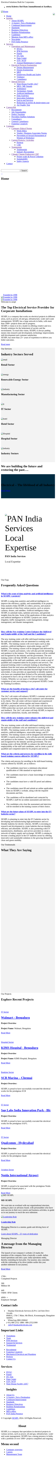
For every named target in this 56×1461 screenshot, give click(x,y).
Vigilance (20, 77)
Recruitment (16, 110)
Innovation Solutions (25, 98)
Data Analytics (23, 96)
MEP (19, 72)
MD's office (11, 1411)
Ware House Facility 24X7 (17, 1384)
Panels (19, 53)
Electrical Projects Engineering (24, 65)
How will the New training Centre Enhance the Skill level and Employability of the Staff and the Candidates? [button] (26, 633)
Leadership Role (8, 1222)
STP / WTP (21, 60)
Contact (9, 163)
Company (10, 126)
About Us (10, 1395)
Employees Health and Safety (29, 74)
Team (8, 1338)
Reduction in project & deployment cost (33, 103)
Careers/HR (11, 107)
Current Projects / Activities (22, 140)
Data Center (22, 58)
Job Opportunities (18, 112)
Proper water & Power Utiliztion (30, 156)
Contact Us (10, 1359)
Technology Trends (25, 91)
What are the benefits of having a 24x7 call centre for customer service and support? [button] (24, 690)
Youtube (13, 1423)
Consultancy (16, 119)
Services (9, 44)
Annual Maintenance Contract (29, 63)
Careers (9, 1452)
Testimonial (11, 1345)
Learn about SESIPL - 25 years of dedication (19, 1234)
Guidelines (15, 35)
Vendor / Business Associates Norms (32, 133)
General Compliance (19, 121)
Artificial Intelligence (25, 93)
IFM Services (22, 51)
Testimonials (16, 147)
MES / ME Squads (24, 86)
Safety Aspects (23, 161)
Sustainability (22, 159)
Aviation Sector (7, 1170)
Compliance (22, 79)
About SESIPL (17, 21)
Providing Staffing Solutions (23, 117)
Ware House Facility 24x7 (27, 84)
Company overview (14, 1450)
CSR (19, 145)
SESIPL (15, 1418)
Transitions (10, 1336)
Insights (9, 18)
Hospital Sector (7, 1042)
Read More (5, 490)
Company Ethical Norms (21, 128)
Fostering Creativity (19, 124)
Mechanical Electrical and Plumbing (21, 1354)
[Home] (4, 11)
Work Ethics (22, 131)
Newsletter (15, 39)
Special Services (18, 81)
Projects (20, 142)
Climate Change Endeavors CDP (25, 154)
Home (8, 16)
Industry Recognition (25, 152)
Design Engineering (25, 70)
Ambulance (21, 88)
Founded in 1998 (10, 295)
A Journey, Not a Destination (23, 23)
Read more (5, 344)
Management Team (14, 1454)
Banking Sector (7, 1072)
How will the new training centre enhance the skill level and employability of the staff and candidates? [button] (27, 719)
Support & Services (14, 1343)
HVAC (20, 49)
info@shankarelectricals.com (20, 1325)
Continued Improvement (21, 25)
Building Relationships (20, 32)
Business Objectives (19, 30)
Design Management (25, 67)
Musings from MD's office (22, 37)
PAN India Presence (19, 42)
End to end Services (25, 100)
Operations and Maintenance (23, 46)
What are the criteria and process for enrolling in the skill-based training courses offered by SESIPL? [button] (26, 755)
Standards (15, 28)
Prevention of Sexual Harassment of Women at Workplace (31, 136)
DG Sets (20, 56)
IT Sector (5, 1012)
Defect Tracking (18, 114)
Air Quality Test (23, 105)
